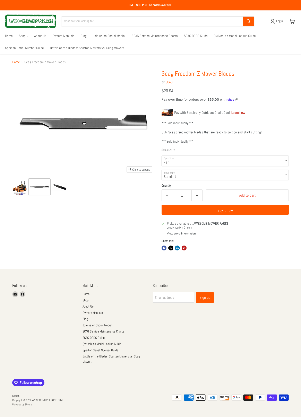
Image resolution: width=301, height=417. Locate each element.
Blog (84, 36)
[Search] (248, 21)
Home (9, 36)
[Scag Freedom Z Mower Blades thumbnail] (19, 187)
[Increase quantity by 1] (197, 195)
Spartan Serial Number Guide (24, 48)
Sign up (204, 297)
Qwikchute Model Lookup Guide (235, 36)
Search (15, 396)
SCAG (169, 82)
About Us (40, 36)
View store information (181, 233)
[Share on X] (170, 248)
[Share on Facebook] (164, 248)
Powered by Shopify (22, 404)
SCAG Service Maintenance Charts (155, 36)
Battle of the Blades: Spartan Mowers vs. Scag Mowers (87, 48)
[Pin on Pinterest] (184, 248)
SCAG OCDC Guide (196, 36)
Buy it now (225, 210)
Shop (22, 36)
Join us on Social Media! (109, 36)
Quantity (166, 185)
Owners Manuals (63, 36)
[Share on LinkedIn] (177, 248)
